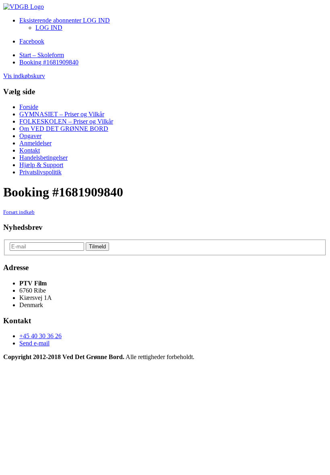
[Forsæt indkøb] (23, 6)
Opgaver (30, 135)
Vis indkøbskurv (24, 75)
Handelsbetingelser (43, 157)
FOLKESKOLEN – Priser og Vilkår (66, 121)
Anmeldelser (35, 143)
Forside (28, 106)
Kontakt (29, 150)
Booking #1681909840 (48, 62)
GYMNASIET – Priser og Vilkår (61, 114)
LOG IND (48, 27)
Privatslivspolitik (40, 172)
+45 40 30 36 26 (40, 335)
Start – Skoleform (41, 55)
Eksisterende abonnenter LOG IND (64, 20)
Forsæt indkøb (19, 212)
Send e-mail (34, 343)
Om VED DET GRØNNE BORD (63, 128)
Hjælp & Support (41, 164)
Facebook (31, 41)
